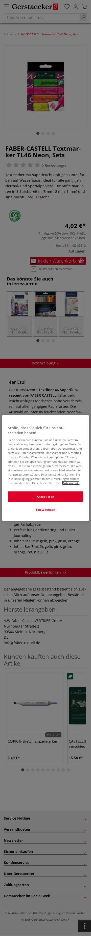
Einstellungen (45, 509)
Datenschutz (71, 483)
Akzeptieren (45, 496)
